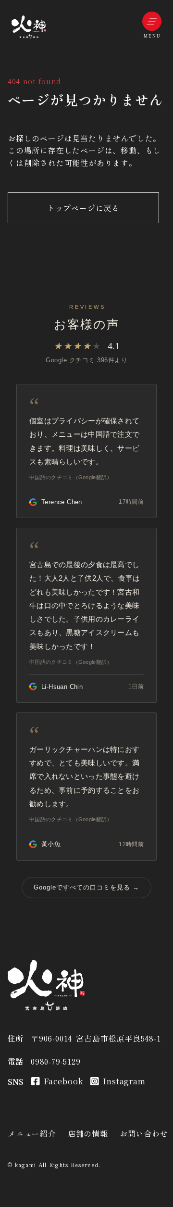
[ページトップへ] (29, 26)
